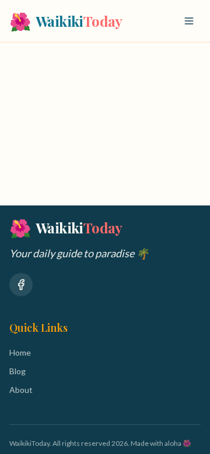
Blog (17, 371)
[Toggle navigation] (189, 21)
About (21, 390)
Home (20, 352)
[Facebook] (21, 284)
